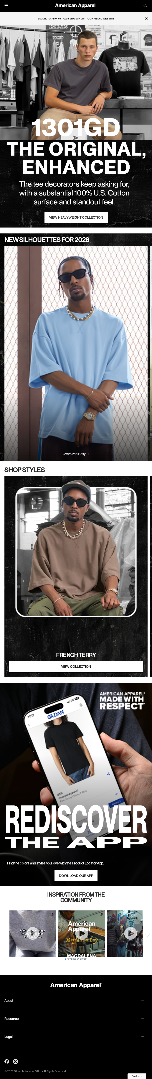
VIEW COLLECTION (76, 666)
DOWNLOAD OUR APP (76, 875)
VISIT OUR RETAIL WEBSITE (97, 18)
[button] (76, 1000)
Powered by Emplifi (77, 959)
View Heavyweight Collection (76, 217)
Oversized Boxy (74, 454)
